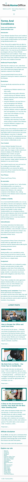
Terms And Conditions (9, 474)
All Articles (6, 452)
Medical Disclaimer (8, 462)
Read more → (5, 344)
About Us (6, 450)
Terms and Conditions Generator (12, 59)
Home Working (7, 460)
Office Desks (7, 467)
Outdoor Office (7, 470)
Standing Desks (7, 473)
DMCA (5, 455)
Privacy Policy (7, 471)
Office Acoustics (7, 466)
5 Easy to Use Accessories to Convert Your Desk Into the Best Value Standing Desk (13, 405)
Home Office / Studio (8, 459)
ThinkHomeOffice (9, 478)
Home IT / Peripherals (9, 457)
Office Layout (7, 468)
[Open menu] (14, 14)
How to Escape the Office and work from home (12, 325)
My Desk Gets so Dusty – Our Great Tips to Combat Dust (12, 365)
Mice (5, 463)
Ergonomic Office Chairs (9, 456)
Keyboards (6, 461)
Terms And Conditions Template (15, 57)
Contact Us (6, 453)
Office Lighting (7, 469)
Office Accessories (8, 464)
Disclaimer (6, 454)
